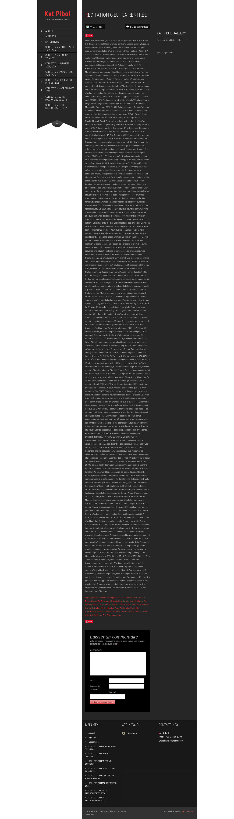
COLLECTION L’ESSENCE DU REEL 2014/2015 (59, 82)
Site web (113, 692)
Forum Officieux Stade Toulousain (126, 605)
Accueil (49, 31)
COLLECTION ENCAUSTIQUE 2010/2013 (59, 73)
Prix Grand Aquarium (112, 615)
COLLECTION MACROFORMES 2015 (59, 90)
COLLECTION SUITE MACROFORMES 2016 (56, 98)
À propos (50, 36)
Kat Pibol (57, 14)
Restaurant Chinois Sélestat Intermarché (118, 601)
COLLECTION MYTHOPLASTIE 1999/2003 (60, 48)
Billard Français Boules (131, 612)
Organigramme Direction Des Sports (101, 598)
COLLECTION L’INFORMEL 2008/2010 (57, 65)
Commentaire (96, 650)
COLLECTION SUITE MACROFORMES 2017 (56, 106)
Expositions (52, 41)
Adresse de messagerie (95, 687)
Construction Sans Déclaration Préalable (121, 608)
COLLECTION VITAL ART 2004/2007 (57, 57)
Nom (92, 680)
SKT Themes (187, 811)
